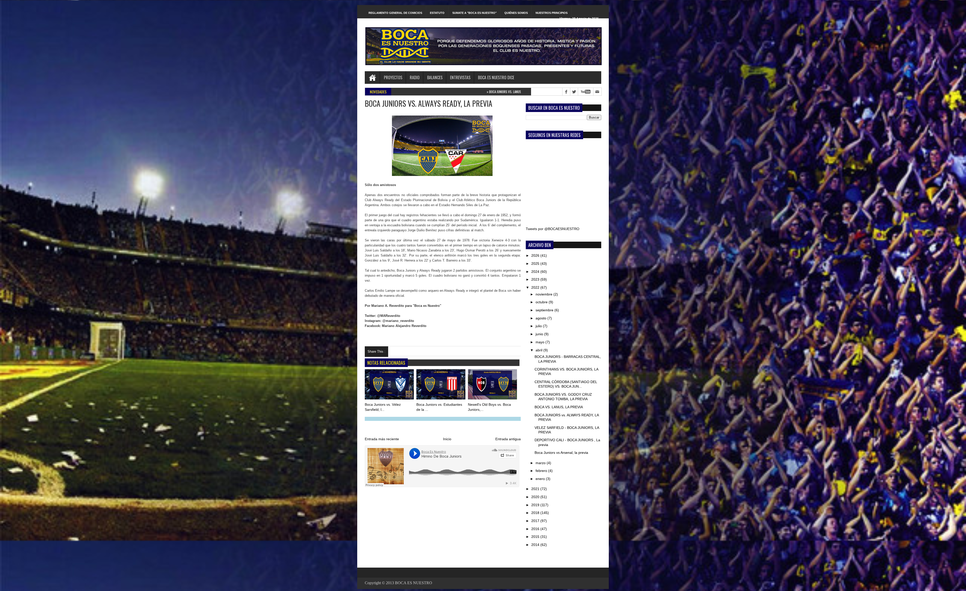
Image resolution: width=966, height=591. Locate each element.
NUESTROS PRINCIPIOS (552, 12)
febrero (542, 471)
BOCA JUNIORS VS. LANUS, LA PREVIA (427, 91)
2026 (535, 255)
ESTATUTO (437, 12)
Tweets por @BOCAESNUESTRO (552, 229)
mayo (540, 342)
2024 (535, 272)
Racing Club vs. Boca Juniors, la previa (481, 91)
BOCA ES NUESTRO (413, 583)
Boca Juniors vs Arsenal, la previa (561, 453)
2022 (535, 287)
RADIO (415, 78)
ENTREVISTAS (460, 78)
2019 (535, 505)
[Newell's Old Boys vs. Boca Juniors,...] (493, 385)
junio (540, 334)
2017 (535, 521)
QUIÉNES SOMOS (516, 12)
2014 (535, 545)
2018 (535, 513)
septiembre (545, 310)
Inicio (447, 439)
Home (372, 77)
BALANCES (434, 78)
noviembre (544, 294)
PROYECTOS (393, 78)
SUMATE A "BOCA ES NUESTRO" (474, 12)
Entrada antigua (508, 439)
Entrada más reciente (382, 439)
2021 (535, 489)
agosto (541, 318)
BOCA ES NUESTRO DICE (496, 78)
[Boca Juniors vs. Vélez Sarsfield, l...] (390, 385)
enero (541, 479)
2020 (535, 497)
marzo (541, 463)
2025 (535, 264)
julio (539, 326)
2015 (535, 537)
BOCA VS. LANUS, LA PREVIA (559, 407)
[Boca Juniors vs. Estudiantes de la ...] (441, 385)
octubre (542, 302)
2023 (535, 279)
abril (539, 350)
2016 (535, 529)
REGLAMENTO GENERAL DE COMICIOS (395, 12)
